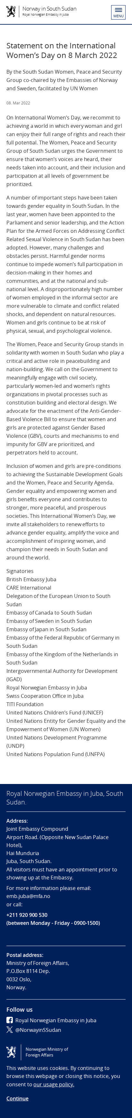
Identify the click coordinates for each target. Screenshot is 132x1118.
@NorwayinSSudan (38, 1029)
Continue (17, 1098)
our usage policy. (53, 1084)
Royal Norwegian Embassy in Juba (55, 1020)
